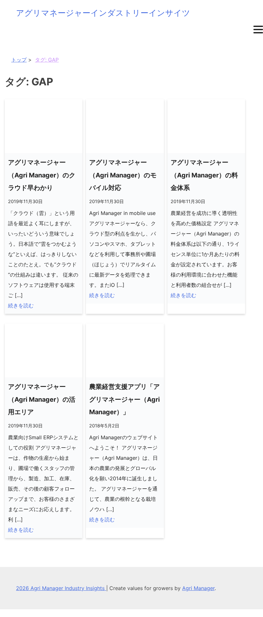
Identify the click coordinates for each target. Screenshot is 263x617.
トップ (19, 59)
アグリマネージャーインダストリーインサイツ (103, 13)
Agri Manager (198, 588)
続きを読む (21, 305)
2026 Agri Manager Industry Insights (61, 588)
